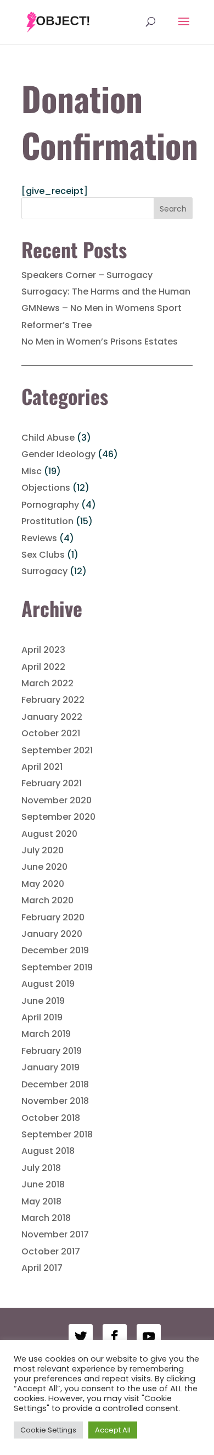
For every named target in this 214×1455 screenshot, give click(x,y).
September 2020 (58, 816)
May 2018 (41, 1201)
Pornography (50, 504)
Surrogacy (44, 571)
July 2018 (41, 1168)
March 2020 (47, 900)
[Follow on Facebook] (115, 1336)
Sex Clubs (43, 554)
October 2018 (50, 1118)
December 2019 (55, 950)
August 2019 (48, 984)
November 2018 (55, 1101)
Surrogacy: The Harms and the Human (105, 291)
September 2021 (57, 750)
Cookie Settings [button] (48, 1430)
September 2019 (57, 967)
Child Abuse (48, 437)
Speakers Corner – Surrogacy (87, 275)
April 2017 (42, 1268)
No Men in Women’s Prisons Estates (99, 341)
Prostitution (47, 521)
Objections (45, 487)
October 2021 (50, 733)
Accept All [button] (113, 1430)
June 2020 (44, 866)
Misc (31, 471)
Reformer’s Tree (56, 325)
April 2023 (43, 649)
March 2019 (46, 1034)
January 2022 (51, 716)
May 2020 (42, 884)
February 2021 (51, 783)
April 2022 (43, 666)
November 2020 (56, 800)
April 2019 (42, 1017)
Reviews (39, 538)
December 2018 (55, 1084)
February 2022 (53, 699)
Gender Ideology (58, 454)
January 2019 (50, 1067)
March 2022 (47, 683)
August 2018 (48, 1151)
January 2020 (51, 934)
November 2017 (55, 1234)
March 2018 (46, 1218)
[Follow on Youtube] (149, 1336)
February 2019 (51, 1051)
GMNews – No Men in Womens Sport (101, 308)
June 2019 (43, 1001)
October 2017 (50, 1251)
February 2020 (53, 917)
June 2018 (43, 1184)
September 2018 (57, 1134)
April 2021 (42, 766)
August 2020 (49, 834)
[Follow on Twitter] (81, 1336)
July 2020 (42, 850)
